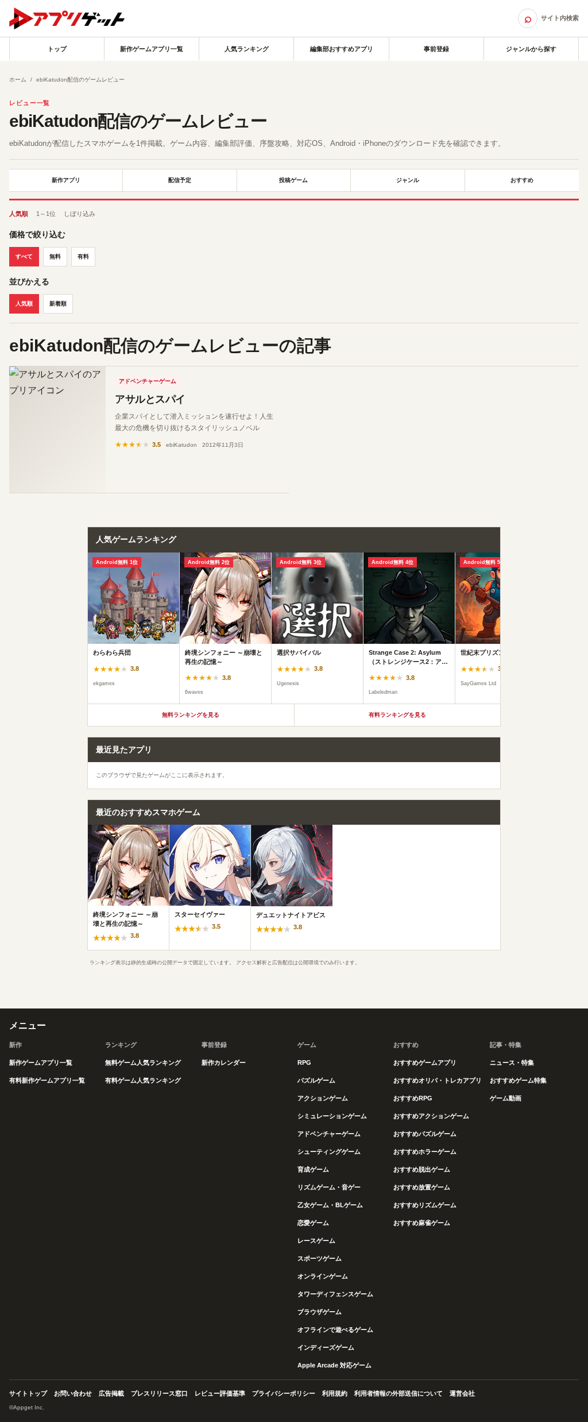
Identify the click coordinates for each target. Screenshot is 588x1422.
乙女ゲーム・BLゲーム (330, 1204)
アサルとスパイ (150, 399)
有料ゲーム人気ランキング (143, 1080)
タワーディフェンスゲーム (335, 1293)
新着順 (58, 303)
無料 (55, 256)
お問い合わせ (73, 1393)
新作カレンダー (224, 1062)
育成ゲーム (313, 1169)
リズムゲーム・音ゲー (329, 1187)
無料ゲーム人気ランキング (143, 1062)
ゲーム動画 (505, 1098)
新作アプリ (66, 180)
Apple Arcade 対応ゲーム (334, 1365)
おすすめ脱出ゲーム (421, 1169)
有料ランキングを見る (397, 715)
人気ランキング (247, 48)
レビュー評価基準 (220, 1393)
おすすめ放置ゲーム (421, 1187)
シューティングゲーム (329, 1151)
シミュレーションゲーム (332, 1115)
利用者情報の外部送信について (398, 1393)
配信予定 (179, 180)
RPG (304, 1062)
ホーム (17, 79)
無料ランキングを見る (190, 715)
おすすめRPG (412, 1098)
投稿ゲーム (293, 180)
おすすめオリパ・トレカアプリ (437, 1080)
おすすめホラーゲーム (425, 1151)
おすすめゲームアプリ (425, 1062)
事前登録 (436, 48)
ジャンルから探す (531, 48)
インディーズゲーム (325, 1347)
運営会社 (462, 1393)
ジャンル (407, 180)
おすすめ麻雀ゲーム (421, 1222)
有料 (83, 256)
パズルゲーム (316, 1080)
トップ (57, 48)
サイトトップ (28, 1393)
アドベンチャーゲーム (147, 381)
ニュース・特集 (512, 1062)
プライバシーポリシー (283, 1393)
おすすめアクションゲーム (431, 1115)
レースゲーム (316, 1240)
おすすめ (521, 180)
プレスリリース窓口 (159, 1393)
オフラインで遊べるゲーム (335, 1329)
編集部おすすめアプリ (341, 48)
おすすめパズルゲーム (425, 1133)
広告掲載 (111, 1393)
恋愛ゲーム (313, 1222)
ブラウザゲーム (319, 1311)
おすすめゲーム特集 (518, 1080)
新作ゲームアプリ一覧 (151, 48)
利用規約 (334, 1393)
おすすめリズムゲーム (425, 1204)
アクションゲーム (322, 1098)
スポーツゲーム (319, 1258)
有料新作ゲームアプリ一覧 (47, 1080)
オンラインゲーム (322, 1276)
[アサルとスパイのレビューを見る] (57, 429)
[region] (294, 628)
